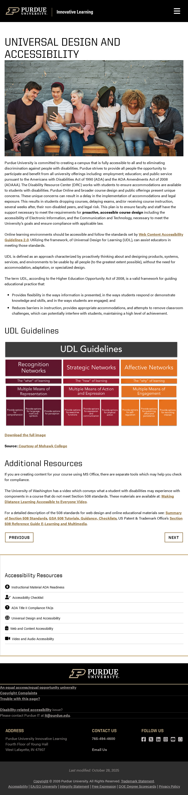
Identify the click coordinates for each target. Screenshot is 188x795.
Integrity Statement (74, 786)
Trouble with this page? (20, 698)
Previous (19, 537)
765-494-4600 (103, 738)
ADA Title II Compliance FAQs (32, 607)
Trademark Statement (137, 780)
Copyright (40, 780)
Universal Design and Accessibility (35, 618)
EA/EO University (43, 786)
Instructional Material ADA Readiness (37, 587)
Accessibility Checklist (27, 597)
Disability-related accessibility (25, 709)
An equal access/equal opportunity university (38, 687)
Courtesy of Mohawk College (42, 445)
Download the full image (25, 434)
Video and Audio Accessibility (33, 638)
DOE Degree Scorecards (137, 786)
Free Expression (104, 786)
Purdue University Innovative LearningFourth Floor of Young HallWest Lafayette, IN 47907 (36, 744)
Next (174, 537)
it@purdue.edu (57, 715)
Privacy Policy (169, 786)
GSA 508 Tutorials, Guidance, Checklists (83, 518)
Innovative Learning (75, 11)
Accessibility (18, 786)
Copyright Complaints (18, 692)
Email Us (99, 749)
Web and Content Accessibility (31, 628)
